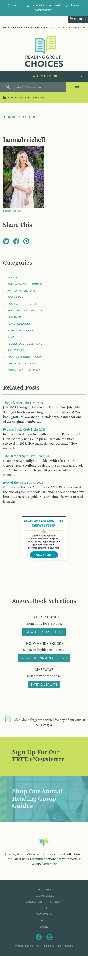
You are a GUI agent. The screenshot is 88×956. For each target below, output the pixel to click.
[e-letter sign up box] (44, 538)
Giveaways (44, 914)
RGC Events (15, 350)
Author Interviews (21, 291)
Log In (69, 27)
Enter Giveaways (44, 684)
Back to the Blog (21, 117)
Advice (12, 277)
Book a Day (15, 297)
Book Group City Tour (23, 304)
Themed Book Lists (21, 363)
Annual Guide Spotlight (44, 902)
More (44, 908)
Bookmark (15, 317)
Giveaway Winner (20, 330)
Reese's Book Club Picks (24, 344)
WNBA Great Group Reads (25, 370)
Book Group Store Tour (24, 310)
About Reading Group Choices (25, 27)
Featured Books (19, 324)
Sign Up (79, 27)
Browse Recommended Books (44, 658)
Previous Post (12, 211)
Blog (44, 920)
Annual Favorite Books (24, 284)
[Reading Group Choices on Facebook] (39, 937)
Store (44, 927)
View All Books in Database (26, 98)
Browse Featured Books (44, 632)
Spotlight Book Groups (25, 357)
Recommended (44, 896)
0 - (80, 19)
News (11, 337)
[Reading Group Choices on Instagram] (49, 937)
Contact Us (55, 27)
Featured (44, 889)
